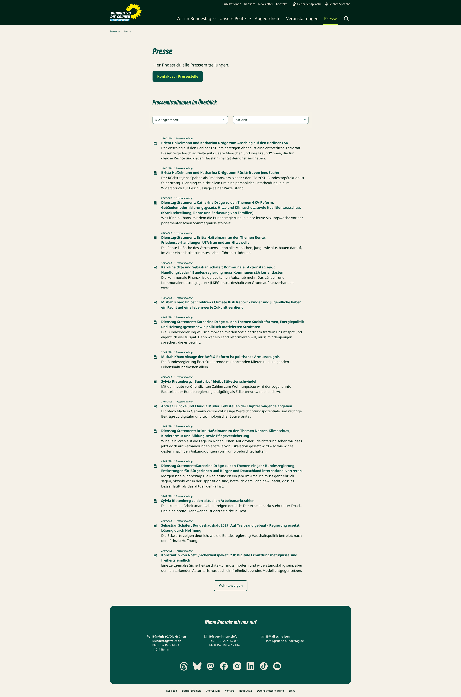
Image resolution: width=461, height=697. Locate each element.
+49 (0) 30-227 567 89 (223, 641)
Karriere (249, 4)
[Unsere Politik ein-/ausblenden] (250, 19)
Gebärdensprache (309, 4)
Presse (330, 18)
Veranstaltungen (302, 18)
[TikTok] (263, 666)
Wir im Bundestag (193, 18)
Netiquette (245, 690)
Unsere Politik (233, 18)
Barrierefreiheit (191, 690)
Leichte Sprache (339, 4)
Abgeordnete (267, 18)
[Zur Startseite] (126, 12)
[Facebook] (223, 666)
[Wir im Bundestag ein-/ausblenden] (214, 19)
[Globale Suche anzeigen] (346, 19)
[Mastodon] (210, 666)
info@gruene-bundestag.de (285, 641)
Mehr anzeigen (230, 585)
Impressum (213, 690)
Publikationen (231, 4)
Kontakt (281, 4)
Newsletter (265, 4)
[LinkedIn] (250, 666)
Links (292, 690)
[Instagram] (237, 666)
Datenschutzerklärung (270, 690)
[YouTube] (277, 666)
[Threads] (183, 666)
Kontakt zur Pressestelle (177, 76)
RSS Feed (171, 690)
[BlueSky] (197, 666)
